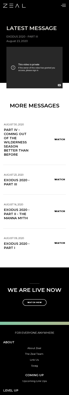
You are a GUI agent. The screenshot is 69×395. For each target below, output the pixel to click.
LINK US (9, 61)
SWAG (8, 46)
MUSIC (8, 53)
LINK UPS (10, 17)
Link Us (34, 359)
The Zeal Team (34, 353)
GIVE (7, 32)
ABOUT (9, 10)
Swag (34, 365)
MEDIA (8, 39)
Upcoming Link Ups (34, 381)
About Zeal (34, 348)
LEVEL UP (11, 25)
